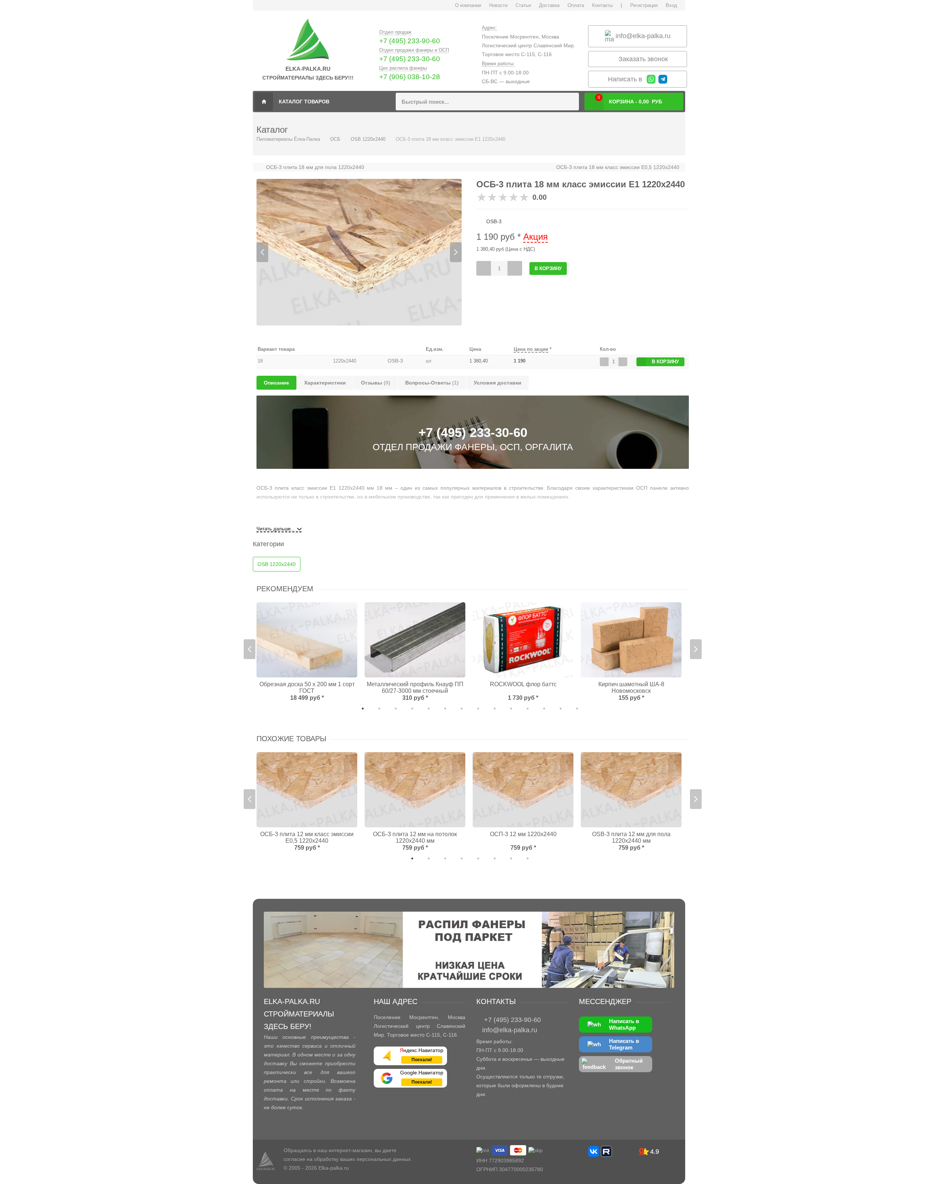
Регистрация (644, 5)
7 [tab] (461, 708)
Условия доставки (497, 383)
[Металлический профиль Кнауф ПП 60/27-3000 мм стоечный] (415, 639)
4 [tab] (412, 708)
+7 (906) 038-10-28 (409, 77)
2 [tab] (379, 708)
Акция (535, 237)
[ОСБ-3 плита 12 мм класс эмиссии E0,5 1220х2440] (306, 789)
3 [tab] (395, 708)
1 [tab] (362, 708)
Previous (262, 252)
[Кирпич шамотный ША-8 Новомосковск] (631, 639)
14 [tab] (577, 708)
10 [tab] (511, 708)
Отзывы (375, 383)
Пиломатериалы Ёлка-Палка (264, 101)
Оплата (576, 5)
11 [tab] (527, 708)
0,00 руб (630, 99)
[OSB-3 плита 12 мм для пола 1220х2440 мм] (631, 789)
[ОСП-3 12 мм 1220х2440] (523, 789)
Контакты (602, 5)
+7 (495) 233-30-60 (409, 59)
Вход (671, 5)
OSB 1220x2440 (368, 139)
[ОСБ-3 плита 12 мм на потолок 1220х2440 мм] (415, 789)
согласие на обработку (311, 1159)
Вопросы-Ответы (432, 383)
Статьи (523, 5)
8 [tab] (478, 708)
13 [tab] (560, 708)
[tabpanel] (359, 252)
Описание (276, 383)
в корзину (665, 361)
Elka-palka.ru (333, 1168)
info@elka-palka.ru (642, 35)
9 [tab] (494, 708)
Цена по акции (531, 349)
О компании (468, 5)
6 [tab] (445, 708)
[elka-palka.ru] (307, 40)
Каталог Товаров (304, 101)
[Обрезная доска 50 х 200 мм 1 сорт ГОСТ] (306, 639)
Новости (498, 5)
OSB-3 (395, 361)
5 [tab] (428, 708)
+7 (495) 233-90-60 (409, 41)
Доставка (549, 5)
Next (456, 252)
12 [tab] (544, 708)
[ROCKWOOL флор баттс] (523, 639)
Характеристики (325, 383)
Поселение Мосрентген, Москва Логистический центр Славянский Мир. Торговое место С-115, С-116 (528, 45)
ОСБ (335, 139)
